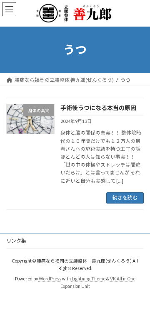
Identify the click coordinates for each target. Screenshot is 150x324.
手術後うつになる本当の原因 (98, 107)
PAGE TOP (138, 306)
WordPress (50, 278)
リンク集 (16, 241)
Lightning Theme (88, 278)
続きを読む (125, 197)
